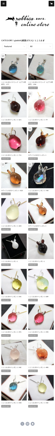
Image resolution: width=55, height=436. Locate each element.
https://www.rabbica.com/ (33, 424)
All (31, 46)
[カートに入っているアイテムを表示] (51, 3)
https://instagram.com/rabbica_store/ (27, 424)
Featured (8, 46)
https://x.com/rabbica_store (22, 424)
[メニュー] (3, 3)
